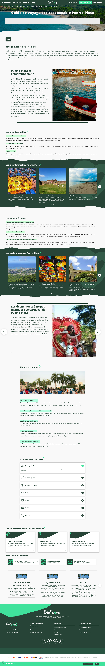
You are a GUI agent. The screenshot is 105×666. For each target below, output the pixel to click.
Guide (8, 39)
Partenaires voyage (60, 627)
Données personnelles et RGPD (82, 657)
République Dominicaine (23, 6)
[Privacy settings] (3, 663)
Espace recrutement (84, 630)
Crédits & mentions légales (51, 657)
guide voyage (11, 6)
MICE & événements (36, 632)
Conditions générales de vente (66, 657)
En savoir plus (88, 664)
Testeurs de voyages (85, 632)
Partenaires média (59, 630)
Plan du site (94, 657)
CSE (31, 630)
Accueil (4, 6)
